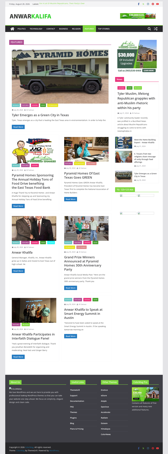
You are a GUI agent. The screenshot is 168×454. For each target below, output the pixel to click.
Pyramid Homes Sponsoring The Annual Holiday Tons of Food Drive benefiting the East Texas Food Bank (33, 181)
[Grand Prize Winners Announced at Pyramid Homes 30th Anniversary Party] (86, 228)
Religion (76, 29)
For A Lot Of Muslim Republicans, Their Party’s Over (62, 4)
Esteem (104, 423)
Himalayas (105, 429)
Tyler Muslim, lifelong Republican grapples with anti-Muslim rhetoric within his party (136, 100)
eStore (104, 395)
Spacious (105, 406)
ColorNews (106, 434)
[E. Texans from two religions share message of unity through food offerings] (123, 160)
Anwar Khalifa (22, 252)
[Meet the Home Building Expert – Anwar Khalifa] (123, 143)
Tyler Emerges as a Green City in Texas (40, 115)
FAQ (72, 406)
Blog (72, 423)
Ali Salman (30, 110)
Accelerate (105, 412)
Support (73, 395)
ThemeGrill (75, 390)
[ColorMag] (12, 29)
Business (63, 29)
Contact (50, 29)
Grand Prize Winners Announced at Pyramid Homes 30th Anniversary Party (82, 263)
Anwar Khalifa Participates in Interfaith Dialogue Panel (33, 336)
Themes (73, 412)
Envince (104, 390)
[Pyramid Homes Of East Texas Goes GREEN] (86, 149)
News (43, 105)
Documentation (77, 401)
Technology (36, 29)
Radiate (104, 417)
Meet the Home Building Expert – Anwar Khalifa (145, 141)
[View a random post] (156, 29)
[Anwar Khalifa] (34, 228)
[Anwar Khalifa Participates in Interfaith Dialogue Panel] (34, 310)
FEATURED (89, 29)
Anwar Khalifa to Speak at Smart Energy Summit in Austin (83, 313)
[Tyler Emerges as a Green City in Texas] (60, 77)
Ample (104, 401)
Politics (22, 29)
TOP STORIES (104, 29)
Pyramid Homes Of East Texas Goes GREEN (82, 175)
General (35, 105)
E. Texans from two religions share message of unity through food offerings (145, 158)
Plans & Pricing (76, 429)
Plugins (73, 417)
